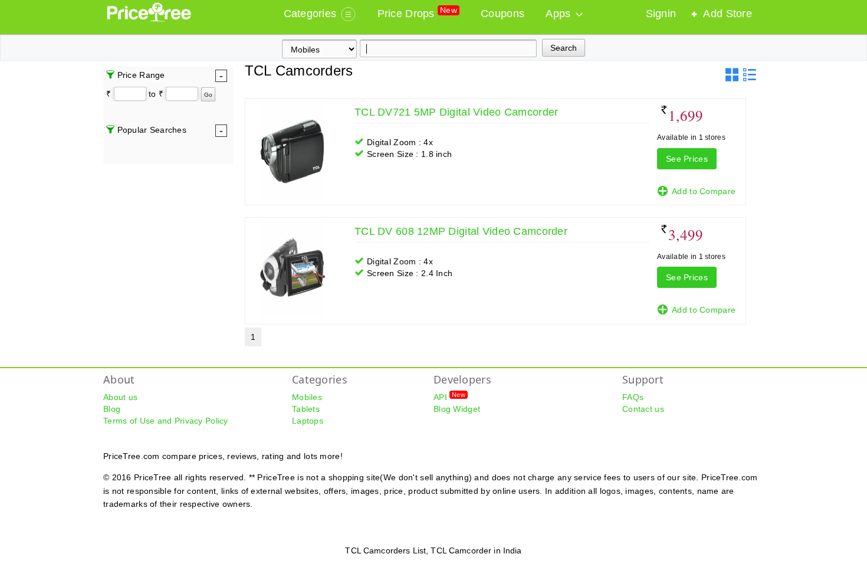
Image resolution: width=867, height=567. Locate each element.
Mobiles (307, 397)
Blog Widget (457, 409)
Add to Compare (703, 191)
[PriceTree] (150, 19)
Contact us (643, 409)
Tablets (306, 409)
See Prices (687, 158)
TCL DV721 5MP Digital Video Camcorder (456, 112)
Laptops (307, 420)
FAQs (632, 397)
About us (120, 397)
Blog (111, 409)
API (449, 396)
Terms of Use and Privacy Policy (165, 420)
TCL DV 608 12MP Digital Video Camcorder (460, 231)
